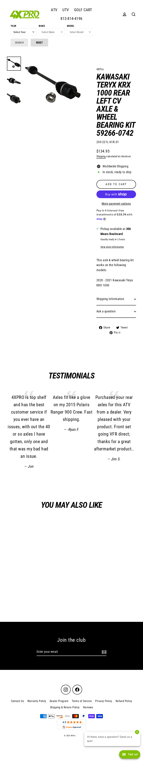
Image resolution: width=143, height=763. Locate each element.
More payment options (116, 203)
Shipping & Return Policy (65, 707)
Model (70, 25)
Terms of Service (82, 701)
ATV (54, 10)
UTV (65, 10)
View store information (112, 246)
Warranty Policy (36, 701)
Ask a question (106, 311)
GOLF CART (83, 10)
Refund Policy (124, 701)
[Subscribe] (103, 652)
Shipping (101, 156)
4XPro (100, 69)
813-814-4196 (71, 18)
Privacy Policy (103, 701)
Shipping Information (110, 299)
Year (13, 25)
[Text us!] (129, 755)
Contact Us (17, 701)
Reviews (88, 707)
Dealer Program (59, 701)
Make (42, 25)
